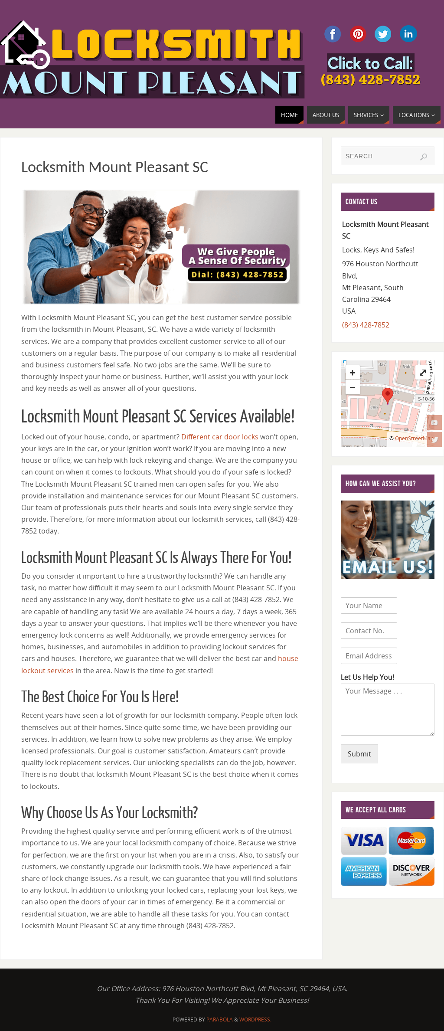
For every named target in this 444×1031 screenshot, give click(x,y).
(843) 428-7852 (365, 325)
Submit (359, 754)
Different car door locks (219, 437)
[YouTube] (434, 422)
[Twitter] (434, 439)
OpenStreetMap (414, 438)
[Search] (423, 157)
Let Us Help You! (367, 677)
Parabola (219, 1019)
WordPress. (255, 1019)
